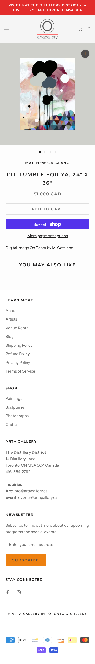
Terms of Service (20, 371)
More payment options (47, 235)
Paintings (14, 398)
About (11, 310)
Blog (10, 336)
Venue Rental (17, 328)
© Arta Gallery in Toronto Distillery (47, 613)
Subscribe (25, 560)
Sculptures (15, 407)
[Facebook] (7, 592)
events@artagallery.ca (37, 497)
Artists (11, 319)
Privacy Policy (18, 362)
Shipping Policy (19, 345)
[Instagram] (19, 592)
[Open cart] (89, 29)
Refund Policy (18, 354)
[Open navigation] (6, 29)
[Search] (81, 29)
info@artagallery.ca (31, 491)
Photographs (17, 415)
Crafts (11, 424)
